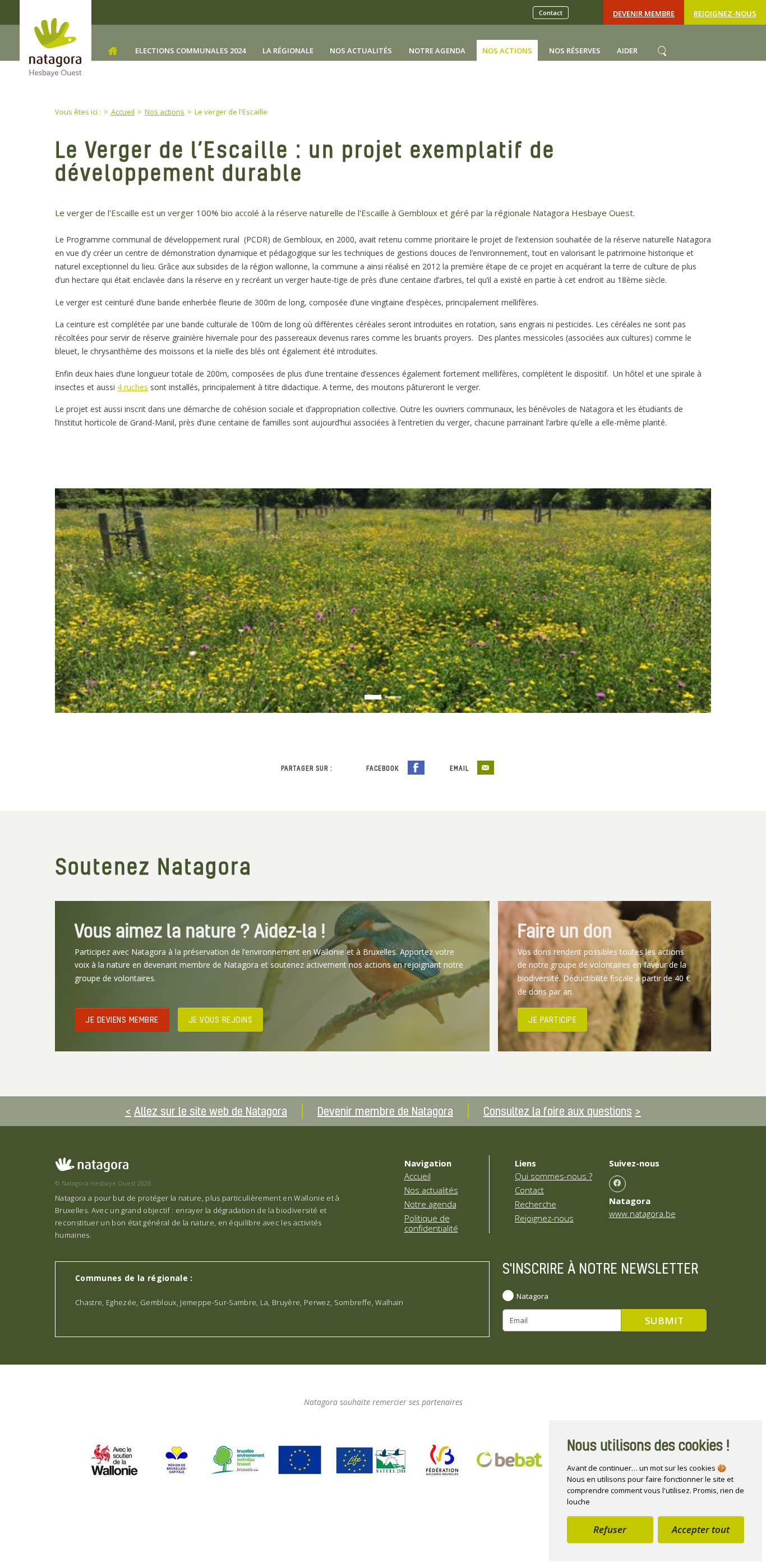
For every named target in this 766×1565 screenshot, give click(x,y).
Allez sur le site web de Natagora (210, 1111)
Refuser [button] (609, 1529)
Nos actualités (431, 1190)
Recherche (535, 1204)
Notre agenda (430, 1204)
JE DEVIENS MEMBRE (122, 1019)
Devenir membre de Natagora (385, 1111)
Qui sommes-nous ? (553, 1176)
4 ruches (132, 387)
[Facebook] (617, 1183)
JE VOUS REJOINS (220, 1019)
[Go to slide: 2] (393, 697)
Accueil (417, 1176)
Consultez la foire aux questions (557, 1111)
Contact (550, 12)
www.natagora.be (642, 1213)
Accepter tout (701, 1529)
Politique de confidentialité (431, 1223)
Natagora (532, 1296)
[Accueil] (112, 51)
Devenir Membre (644, 13)
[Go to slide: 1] (372, 697)
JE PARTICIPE (552, 1019)
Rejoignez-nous (725, 13)
